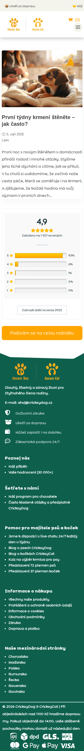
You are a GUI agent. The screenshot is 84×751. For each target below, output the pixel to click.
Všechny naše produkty (29, 599)
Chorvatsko (18, 656)
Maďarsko (17, 662)
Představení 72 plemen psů (32, 565)
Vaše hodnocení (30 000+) (31, 472)
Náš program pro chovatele (33, 496)
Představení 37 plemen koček (34, 571)
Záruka (15, 622)
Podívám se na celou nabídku (42, 333)
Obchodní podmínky (27, 616)
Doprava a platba (24, 628)
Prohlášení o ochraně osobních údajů (40, 605)
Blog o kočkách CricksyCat (31, 553)
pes (6, 140)
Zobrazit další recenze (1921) (42, 310)
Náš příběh (18, 466)
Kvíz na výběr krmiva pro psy (34, 559)
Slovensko (17, 685)
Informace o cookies (26, 611)
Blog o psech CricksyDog (30, 547)
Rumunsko (18, 674)
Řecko (14, 679)
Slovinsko (17, 691)
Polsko (14, 668)
